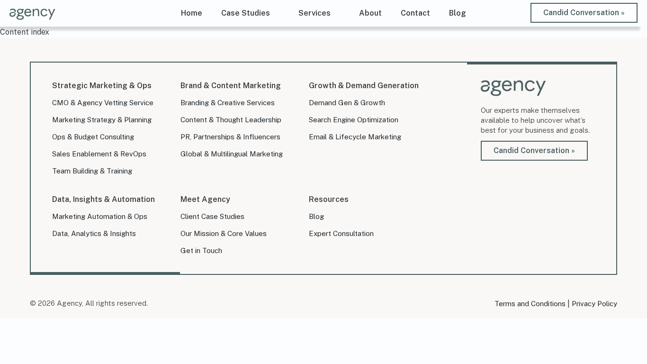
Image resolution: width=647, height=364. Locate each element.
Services (314, 13)
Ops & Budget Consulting (93, 137)
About (370, 13)
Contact (415, 13)
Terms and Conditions (530, 304)
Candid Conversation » (584, 12)
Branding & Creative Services (227, 103)
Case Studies (245, 13)
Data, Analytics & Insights (94, 233)
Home (191, 13)
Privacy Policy (594, 304)
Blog (457, 13)
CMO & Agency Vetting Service (102, 103)
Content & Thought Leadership (230, 120)
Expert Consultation (341, 233)
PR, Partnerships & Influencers (230, 137)
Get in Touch (201, 250)
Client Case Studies (212, 216)
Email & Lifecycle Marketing (355, 137)
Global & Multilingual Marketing (231, 154)
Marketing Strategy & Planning (102, 120)
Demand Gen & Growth (347, 103)
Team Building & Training (92, 171)
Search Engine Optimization (353, 120)
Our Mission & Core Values (223, 233)
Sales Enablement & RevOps (99, 154)
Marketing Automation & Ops (99, 216)
